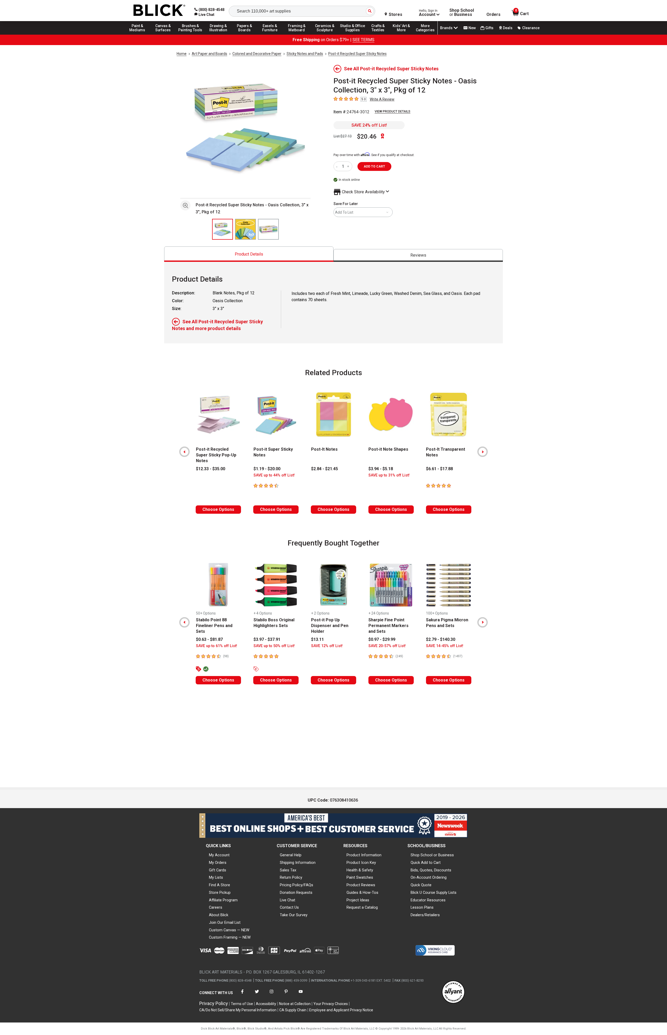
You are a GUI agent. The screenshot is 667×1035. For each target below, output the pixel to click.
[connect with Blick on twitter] (257, 994)
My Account (219, 855)
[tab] (249, 254)
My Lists (216, 877)
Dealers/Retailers (425, 915)
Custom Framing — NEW (230, 937)
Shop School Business (461, 12)
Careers (215, 907)
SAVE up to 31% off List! (389, 475)
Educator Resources (428, 900)
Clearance (531, 28)
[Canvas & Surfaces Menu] (163, 34)
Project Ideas (358, 900)
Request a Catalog (362, 907)
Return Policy (291, 877)
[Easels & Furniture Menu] (270, 34)
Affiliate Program (223, 900)
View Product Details (392, 111)
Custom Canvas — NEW (229, 930)
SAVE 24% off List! (369, 125)
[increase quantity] (348, 166)
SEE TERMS (363, 39)
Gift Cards (217, 870)
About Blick (218, 915)
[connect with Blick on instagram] (271, 994)
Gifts (489, 28)
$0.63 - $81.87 (209, 639)
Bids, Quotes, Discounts (431, 870)
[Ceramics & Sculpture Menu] (324, 34)
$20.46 (367, 136)
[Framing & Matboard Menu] (296, 34)
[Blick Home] (159, 10)
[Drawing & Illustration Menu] (218, 34)
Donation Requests (296, 892)
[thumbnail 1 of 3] (222, 229)
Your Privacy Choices (330, 1004)
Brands (446, 28)
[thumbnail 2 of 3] (245, 229)
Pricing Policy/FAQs (296, 885)
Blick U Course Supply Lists (433, 892)
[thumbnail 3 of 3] (268, 229)
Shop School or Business (432, 855)
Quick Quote (421, 885)
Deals (507, 28)
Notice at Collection (295, 1004)
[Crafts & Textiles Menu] (380, 34)
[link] (204, 15)
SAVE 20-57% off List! (387, 646)
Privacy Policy (213, 1003)
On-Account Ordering (429, 877)
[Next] (482, 452)
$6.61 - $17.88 (439, 468)
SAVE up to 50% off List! (274, 646)
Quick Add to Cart (426, 862)
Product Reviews (361, 885)
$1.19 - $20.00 (267, 468)
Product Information (364, 855)
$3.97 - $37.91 (267, 639)
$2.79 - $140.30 (440, 639)
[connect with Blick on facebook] (242, 994)
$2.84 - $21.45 (324, 468)
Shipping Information (298, 862)
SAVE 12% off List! (327, 646)
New (472, 28)
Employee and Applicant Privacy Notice (341, 1010)
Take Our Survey (293, 915)
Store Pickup (220, 892)
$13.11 (317, 639)
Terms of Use (242, 1004)
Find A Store (219, 885)
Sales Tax (288, 870)
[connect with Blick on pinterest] (286, 994)
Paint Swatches (360, 877)
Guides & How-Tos (362, 892)
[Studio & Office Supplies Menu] (352, 34)
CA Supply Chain (292, 1010)
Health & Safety (360, 870)
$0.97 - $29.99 (381, 639)
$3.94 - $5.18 (380, 468)
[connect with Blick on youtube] (300, 994)
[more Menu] (425, 34)
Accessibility (266, 1004)
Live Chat (287, 900)
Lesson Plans (422, 907)
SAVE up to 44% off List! (274, 475)
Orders (493, 15)
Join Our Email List (224, 922)
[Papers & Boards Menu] (246, 34)
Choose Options (218, 509)
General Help (290, 855)
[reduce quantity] (337, 166)
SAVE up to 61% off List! (216, 646)
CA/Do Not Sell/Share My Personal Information (237, 1010)
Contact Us (289, 907)
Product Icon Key (361, 862)
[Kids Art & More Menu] (403, 34)
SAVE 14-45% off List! (444, 646)
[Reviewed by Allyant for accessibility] (453, 992)
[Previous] (184, 452)
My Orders (217, 862)
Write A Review (382, 99)
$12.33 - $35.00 (210, 468)
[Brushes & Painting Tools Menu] (190, 34)
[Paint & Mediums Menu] (139, 34)
